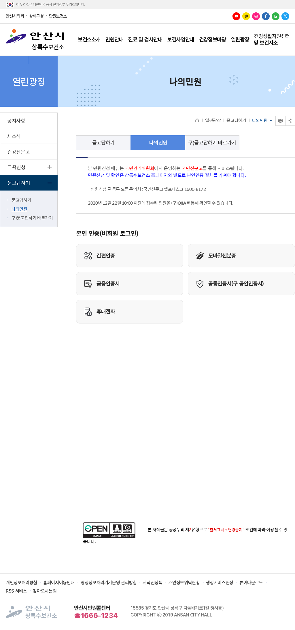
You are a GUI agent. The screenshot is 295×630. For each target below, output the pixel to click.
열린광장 (213, 120)
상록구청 (36, 16)
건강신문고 (18, 151)
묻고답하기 (236, 120)
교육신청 (16, 167)
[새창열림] (236, 16)
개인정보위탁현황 (184, 582)
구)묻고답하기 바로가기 (32, 217)
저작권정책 (152, 582)
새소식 (14, 136)
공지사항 (16, 120)
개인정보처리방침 (21, 582)
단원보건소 (58, 16)
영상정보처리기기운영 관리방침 (109, 582)
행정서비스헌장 (219, 582)
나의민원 (19, 208)
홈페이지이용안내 (59, 582)
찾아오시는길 (44, 591)
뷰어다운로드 (251, 582)
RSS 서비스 (16, 591)
